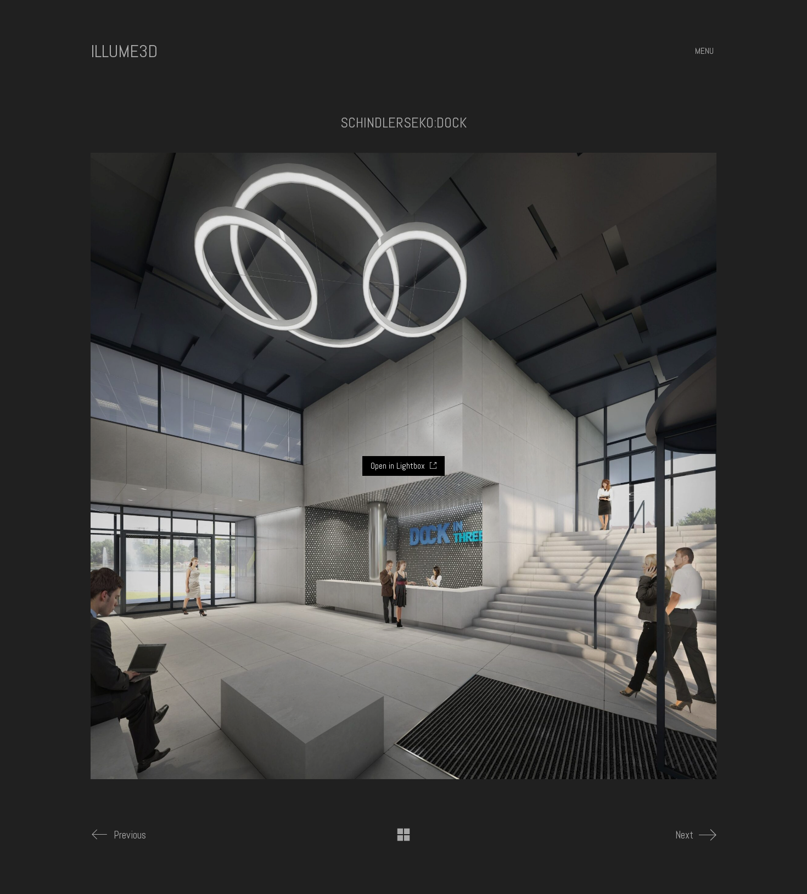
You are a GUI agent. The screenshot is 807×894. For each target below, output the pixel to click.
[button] (705, 51)
